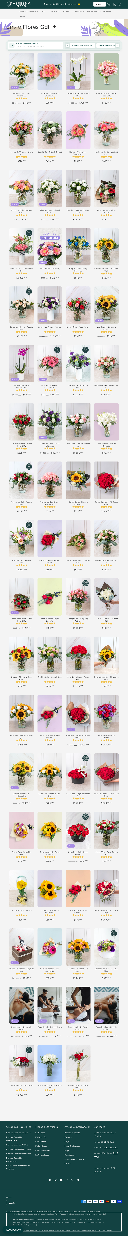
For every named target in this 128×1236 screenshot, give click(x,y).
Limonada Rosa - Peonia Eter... (21, 328)
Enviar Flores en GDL (107, 45)
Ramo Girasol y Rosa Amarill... (50, 853)
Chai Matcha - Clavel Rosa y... (50, 678)
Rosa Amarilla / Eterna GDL (21, 911)
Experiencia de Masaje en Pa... (50, 1028)
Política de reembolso (43, 1211)
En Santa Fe (40, 1137)
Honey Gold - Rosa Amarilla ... (21, 95)
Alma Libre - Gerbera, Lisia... (22, 561)
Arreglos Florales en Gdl (82, 45)
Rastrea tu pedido (72, 1133)
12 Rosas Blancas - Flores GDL (106, 620)
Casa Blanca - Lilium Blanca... (106, 445)
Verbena (15, 1211)
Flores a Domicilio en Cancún (19, 1133)
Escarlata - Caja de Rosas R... (78, 795)
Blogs (66, 1150)
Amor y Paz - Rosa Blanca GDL (50, 1086)
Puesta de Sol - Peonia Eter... (21, 503)
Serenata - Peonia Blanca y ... (22, 736)
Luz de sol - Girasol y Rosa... (106, 328)
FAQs (66, 1142)
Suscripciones (70, 1155)
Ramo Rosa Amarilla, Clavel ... (22, 853)
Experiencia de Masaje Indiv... (21, 1028)
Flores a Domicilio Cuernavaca (14, 1159)
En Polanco (40, 1133)
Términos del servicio (78, 1211)
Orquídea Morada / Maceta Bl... (21, 386)
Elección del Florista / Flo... (50, 270)
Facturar (68, 1137)
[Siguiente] (118, 46)
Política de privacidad (60, 1211)
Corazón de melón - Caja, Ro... (106, 970)
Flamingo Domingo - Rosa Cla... (50, 503)
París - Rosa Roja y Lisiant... (106, 736)
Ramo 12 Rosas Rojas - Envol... (49, 561)
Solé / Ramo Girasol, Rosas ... (78, 503)
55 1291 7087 (111, 1147)
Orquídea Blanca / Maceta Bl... (78, 95)
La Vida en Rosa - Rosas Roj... (78, 678)
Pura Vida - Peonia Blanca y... (78, 445)
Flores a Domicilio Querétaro (18, 1154)
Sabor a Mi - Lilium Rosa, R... (21, 270)
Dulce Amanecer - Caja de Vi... (21, 970)
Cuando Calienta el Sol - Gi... (49, 795)
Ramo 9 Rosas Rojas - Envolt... (78, 911)
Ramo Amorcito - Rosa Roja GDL (21, 620)
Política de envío (94, 1211)
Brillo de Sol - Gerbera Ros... (21, 211)
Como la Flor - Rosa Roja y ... (21, 1086)
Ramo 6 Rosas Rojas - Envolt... (50, 736)
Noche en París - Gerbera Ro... (106, 153)
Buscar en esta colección (27, 43)
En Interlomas (41, 1146)
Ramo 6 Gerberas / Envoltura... (50, 95)
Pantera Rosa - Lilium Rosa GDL (106, 95)
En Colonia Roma (42, 1150)
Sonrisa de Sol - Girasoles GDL (106, 270)
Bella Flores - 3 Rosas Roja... (78, 1086)
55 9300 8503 (107, 1142)
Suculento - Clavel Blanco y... (50, 153)
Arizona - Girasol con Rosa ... (78, 970)
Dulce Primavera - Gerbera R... (49, 386)
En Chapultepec (42, 1155)
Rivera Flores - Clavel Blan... (50, 211)
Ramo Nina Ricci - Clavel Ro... (78, 561)
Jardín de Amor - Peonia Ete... (49, 328)
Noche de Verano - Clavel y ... (21, 153)
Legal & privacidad (72, 1146)
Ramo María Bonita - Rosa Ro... (106, 211)
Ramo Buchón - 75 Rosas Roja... (106, 503)
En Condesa (40, 1142)
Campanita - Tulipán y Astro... (78, 620)
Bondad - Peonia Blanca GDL (78, 211)
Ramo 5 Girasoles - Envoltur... (50, 911)
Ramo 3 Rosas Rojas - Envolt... (50, 620)
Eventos (67, 1164)
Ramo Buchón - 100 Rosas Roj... (106, 795)
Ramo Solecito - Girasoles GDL (106, 678)
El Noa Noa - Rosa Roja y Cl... (78, 328)
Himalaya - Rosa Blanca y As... (106, 386)
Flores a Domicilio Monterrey (18, 1149)
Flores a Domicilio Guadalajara (14, 1138)
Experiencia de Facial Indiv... (78, 1028)
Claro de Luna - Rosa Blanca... (50, 445)
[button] (28, 11)
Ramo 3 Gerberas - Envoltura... (78, 153)
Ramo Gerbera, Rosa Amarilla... (49, 970)
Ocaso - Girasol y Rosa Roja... (21, 678)
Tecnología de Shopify (25, 1211)
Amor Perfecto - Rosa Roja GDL (21, 445)
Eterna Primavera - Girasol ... (21, 795)
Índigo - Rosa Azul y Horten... (78, 270)
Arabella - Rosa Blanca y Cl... (106, 561)
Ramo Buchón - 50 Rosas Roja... (78, 736)
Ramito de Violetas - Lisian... (78, 386)
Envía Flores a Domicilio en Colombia (18, 1167)
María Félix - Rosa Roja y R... (106, 853)
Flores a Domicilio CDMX (17, 1145)
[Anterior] (68, 46)
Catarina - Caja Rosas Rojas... (78, 853)
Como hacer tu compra (74, 1159)
